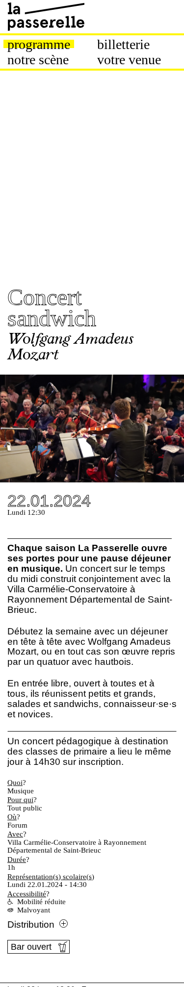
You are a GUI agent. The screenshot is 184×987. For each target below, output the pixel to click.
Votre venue (129, 60)
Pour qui (20, 800)
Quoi (15, 782)
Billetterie (123, 44)
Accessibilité (26, 894)
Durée (16, 859)
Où (12, 817)
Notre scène (38, 60)
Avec (15, 834)
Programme (38, 44)
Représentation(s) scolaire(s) (50, 877)
